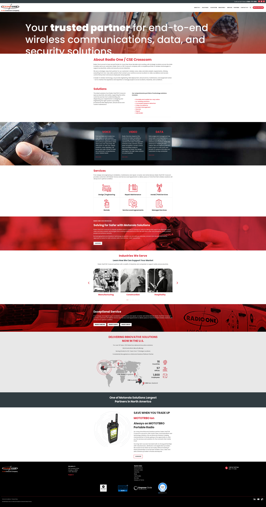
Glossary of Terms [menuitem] (139, 480)
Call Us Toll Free (234, 467)
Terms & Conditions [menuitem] (6, 499)
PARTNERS (236, 7)
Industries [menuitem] (136, 472)
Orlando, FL (71, 466)
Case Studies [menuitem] (137, 476)
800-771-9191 (232, 469)
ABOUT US (197, 7)
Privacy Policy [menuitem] (15, 499)
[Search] (250, 7)
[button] (254, 500)
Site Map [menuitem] (136, 478)
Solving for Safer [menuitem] (138, 470)
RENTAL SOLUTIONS (258, 7)
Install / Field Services (159, 194)
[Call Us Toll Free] (226, 468)
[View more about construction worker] (133, 280)
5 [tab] (138, 300)
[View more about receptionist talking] (160, 280)
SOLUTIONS (205, 7)
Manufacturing (106, 294)
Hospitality (160, 294)
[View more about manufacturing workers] (106, 280)
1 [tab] (127, 300)
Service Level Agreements (133, 210)
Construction (133, 294)
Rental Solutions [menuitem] (138, 468)
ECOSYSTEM (214, 7)
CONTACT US (244, 7)
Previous (89, 283)
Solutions (100, 89)
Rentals (107, 210)
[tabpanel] (105, 283)
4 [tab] (135, 300)
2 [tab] (130, 300)
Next (177, 283)
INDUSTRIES (221, 7)
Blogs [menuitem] (135, 474)
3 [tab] (132, 300)
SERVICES (229, 7)
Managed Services (159, 210)
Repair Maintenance (133, 194)
